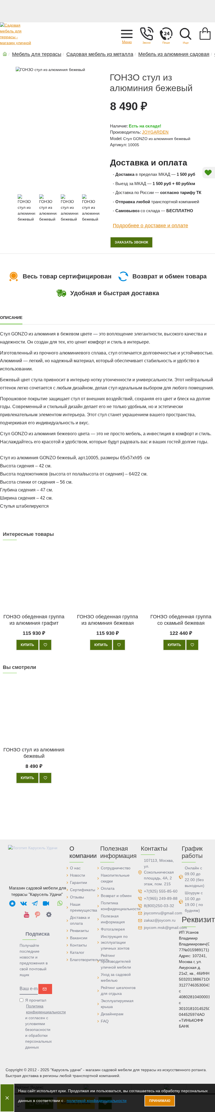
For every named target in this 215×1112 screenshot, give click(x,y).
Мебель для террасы (36, 54)
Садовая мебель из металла (99, 54)
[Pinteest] (37, 914)
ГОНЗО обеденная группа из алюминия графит (33, 620)
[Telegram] (35, 903)
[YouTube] (26, 914)
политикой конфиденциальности (97, 1100)
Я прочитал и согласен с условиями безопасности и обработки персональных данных (39, 1023)
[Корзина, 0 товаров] (205, 33)
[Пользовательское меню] (146, 33)
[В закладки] (45, 644)
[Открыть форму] (166, 33)
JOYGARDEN (155, 132)
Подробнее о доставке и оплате (150, 225)
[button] (127, 33)
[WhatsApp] (60, 903)
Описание (11, 317)
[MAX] (12, 903)
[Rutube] (46, 903)
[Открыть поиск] (185, 33)
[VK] (23, 903)
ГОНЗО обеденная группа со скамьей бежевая (181, 620)
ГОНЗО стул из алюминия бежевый (33, 753)
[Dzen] (49, 914)
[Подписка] (45, 989)
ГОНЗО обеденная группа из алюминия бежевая (107, 620)
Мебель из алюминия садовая (173, 54)
